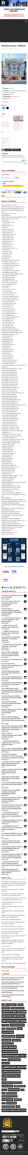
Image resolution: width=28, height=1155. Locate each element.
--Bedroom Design (6, 446)
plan (22, 1090)
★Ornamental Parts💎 (7, 213)
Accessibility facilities (17, 1008)
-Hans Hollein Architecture (8, 398)
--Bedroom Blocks (6, 237)
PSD (3, 1093)
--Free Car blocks (6, 306)
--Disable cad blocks (7, 244)
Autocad (5, 1025)
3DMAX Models (5, 461)
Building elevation (6, 458)
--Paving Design (5, 455)
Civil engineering (6, 460)
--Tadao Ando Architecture (8, 420)
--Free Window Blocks (7, 327)
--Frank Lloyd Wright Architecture (10, 413)
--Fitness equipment (7, 231)
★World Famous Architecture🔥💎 (10, 368)
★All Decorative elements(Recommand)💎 (12, 217)
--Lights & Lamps (6, 229)
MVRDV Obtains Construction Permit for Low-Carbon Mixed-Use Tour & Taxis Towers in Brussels (13, 959)
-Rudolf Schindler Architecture (9, 387)
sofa (3, 1103)
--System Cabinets (6, 232)
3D (3, 1005)
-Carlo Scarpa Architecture (8, 374)
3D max (20, 1005)
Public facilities (11, 1093)
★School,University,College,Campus (11, 492)
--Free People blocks (7, 318)
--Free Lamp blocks (6, 312)
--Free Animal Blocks (7, 305)
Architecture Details (13, 1016)
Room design (7, 1099)
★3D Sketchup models (7, 465)
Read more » (5, 102)
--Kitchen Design (6, 451)
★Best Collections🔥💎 (7, 205)
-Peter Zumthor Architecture (9, 410)
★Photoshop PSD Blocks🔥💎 (9, 434)
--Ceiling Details (5, 343)
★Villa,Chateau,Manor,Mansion (9, 486)
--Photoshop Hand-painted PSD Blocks (11, 439)
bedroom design (10, 1028)
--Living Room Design (7, 453)
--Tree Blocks (5, 255)
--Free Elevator (5, 286)
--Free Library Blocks (7, 267)
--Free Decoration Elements (9, 300)
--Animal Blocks (5, 256)
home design (9, 1047)
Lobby (4, 1079)
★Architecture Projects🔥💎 (9, 427)
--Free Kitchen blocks (7, 277)
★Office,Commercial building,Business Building (13, 494)
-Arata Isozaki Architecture (8, 372)
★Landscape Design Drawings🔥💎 (11, 475)
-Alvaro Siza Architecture (8, 394)
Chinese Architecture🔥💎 (8, 532)
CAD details (7, 1032)
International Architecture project (10, 331)
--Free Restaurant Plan (7, 289)
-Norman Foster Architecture (9, 406)
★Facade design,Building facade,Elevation (12, 501)
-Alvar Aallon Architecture (8, 370)
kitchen (4, 1059)
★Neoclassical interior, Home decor (11, 527)
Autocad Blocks (17, 1025)
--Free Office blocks (6, 301)
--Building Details (6, 341)
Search (17, 177)
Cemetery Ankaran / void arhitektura (11, 954)
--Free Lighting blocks (7, 279)
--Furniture (4, 224)
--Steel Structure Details (8, 362)
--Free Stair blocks (6, 320)
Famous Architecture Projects (9, 329)
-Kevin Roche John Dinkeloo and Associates (12, 405)
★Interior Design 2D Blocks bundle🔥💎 (12, 206)
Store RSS (6, 974)
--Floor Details (5, 337)
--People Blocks (5, 246)
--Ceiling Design (5, 448)
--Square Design (6, 480)
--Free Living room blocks (8, 280)
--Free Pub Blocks (6, 268)
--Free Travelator (6, 291)
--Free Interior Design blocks (9, 296)
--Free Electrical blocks (7, 310)
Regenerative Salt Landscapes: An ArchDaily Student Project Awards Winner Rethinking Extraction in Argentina (13, 941)
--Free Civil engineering (7, 284)
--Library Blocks (5, 251)
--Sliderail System (6, 355)
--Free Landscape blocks (8, 313)
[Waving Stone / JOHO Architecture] (7, 118)
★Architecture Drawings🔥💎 (9, 429)
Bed (3, 1028)
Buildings (8, 149)
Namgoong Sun (15, 96)
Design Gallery (5, 215)
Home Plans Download (7, 468)
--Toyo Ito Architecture (7, 422)
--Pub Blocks (5, 249)
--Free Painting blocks (7, 315)
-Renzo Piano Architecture (8, 386)
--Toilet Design (5, 456)
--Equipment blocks (6, 241)
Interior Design (9, 1051)
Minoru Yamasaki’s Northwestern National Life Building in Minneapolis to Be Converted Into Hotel (13, 950)
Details (20, 1036)
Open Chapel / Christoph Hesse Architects (12, 926)
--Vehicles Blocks (6, 253)
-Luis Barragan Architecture (8, 377)
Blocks (19, 1028)
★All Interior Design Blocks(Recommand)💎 (13, 210)
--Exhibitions (5, 432)
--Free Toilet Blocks (6, 324)
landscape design (11, 1071)
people (4, 1090)
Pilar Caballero (14, 49)
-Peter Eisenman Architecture (9, 408)
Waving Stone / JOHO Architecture (6, 122)
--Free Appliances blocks (8, 272)
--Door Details (5, 348)
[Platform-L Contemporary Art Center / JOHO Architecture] (18, 118)
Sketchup (18, 1099)
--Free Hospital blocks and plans (10, 265)
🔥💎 (22, 186)
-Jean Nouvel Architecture (8, 375)
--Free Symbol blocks (7, 322)
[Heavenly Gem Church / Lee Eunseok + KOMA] (7, 134)
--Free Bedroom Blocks (7, 262)
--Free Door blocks (6, 308)
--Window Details (6, 358)
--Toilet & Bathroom (7, 222)
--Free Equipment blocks (8, 275)
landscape (5, 1063)
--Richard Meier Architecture (9, 418)
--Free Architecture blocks (8, 298)
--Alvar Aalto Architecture (8, 411)
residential (17, 149)
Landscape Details (11, 1076)
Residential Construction (9, 1096)
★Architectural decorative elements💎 (11, 208)
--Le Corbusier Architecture (8, 415)
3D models (5, 1008)
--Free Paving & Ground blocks (9, 317)
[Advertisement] (14, 32)
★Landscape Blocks (7, 470)
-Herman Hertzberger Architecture (10, 399)
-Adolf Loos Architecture (8, 389)
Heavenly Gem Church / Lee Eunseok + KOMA (6, 139)
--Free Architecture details (8, 282)
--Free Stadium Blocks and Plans (10, 270)
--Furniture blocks (6, 236)
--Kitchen (4, 220)
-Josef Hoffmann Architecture (9, 403)
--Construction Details (7, 344)
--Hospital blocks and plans (8, 248)
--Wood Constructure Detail (8, 360)
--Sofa (3, 227)
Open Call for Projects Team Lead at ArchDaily (13, 963)
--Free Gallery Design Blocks (9, 263)
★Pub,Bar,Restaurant (7, 529)
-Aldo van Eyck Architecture (8, 391)
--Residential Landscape (8, 477)
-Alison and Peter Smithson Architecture (12, 393)
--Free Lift (4, 287)
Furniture (16, 1040)
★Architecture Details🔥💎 (8, 334)
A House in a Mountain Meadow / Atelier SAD (13, 929)
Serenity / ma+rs (6, 946)
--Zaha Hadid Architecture (8, 424)
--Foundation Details (7, 349)
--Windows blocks (6, 239)
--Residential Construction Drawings (11, 430)
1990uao (12, 88)
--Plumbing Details (6, 339)
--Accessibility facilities (7, 363)
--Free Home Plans (6, 294)
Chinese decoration (6, 534)
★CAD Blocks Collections (8, 425)
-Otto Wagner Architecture (8, 379)
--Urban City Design (6, 479)
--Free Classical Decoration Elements (11, 274)
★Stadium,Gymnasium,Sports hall (10, 487)
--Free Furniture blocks (7, 303)
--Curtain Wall (5, 346)
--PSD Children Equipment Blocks (10, 436)
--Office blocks (5, 243)
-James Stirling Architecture (8, 401)
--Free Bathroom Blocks (8, 293)
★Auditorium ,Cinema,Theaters (9, 518)
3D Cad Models (5, 463)
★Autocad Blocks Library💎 (8, 218)
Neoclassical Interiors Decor (11, 1082)
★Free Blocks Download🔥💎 (9, 260)
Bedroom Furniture (6, 225)
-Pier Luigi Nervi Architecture (9, 382)
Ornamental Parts (20, 1086)
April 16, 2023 (6, 49)
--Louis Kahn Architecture (8, 417)
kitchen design (14, 1060)
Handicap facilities (7, 1043)
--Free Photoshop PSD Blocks (9, 441)
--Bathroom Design (6, 444)
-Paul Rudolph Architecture (8, 380)
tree (17, 1106)
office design (7, 1086)
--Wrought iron (5, 473)
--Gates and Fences (6, 472)
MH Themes (23, 1153)
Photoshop (4, 258)
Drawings (6, 1040)
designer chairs (8, 1036)
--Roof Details (5, 353)
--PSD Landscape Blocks (8, 437)
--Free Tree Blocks (6, 325)
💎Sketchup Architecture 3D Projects (11, 332)
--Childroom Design (6, 449)
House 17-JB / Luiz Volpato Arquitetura (11, 919)
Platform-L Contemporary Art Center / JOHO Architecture (17, 124)
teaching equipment (8, 1106)
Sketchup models (6, 530)
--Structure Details (6, 356)
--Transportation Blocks (8, 234)
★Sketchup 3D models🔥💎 (9, 467)
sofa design (11, 1103)
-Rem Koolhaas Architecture (9, 384)
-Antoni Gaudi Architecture (8, 396)
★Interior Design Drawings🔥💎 (10, 442)
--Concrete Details (6, 336)
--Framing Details (6, 351)
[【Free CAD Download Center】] (14, 5)
